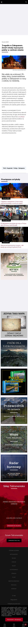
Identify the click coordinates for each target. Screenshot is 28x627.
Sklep (14, 565)
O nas (14, 595)
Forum (14, 562)
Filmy (14, 577)
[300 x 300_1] (14, 279)
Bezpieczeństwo (14, 581)
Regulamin (14, 599)
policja (15, 168)
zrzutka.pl (21, 116)
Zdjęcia (13, 573)
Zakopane (21, 168)
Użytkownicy (14, 569)
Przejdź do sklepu (14, 525)
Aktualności (14, 554)
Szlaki (14, 558)
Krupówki (10, 168)
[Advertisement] (14, 20)
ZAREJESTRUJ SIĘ (14, 540)
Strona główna (14, 550)
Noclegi (13, 585)
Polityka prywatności (14, 603)
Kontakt (13, 588)
